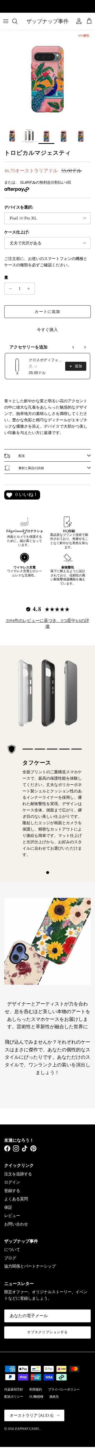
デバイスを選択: (18, 207)
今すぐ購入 (47, 329)
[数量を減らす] (9, 288)
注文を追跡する (18, 1174)
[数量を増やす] (30, 288)
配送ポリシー (13, 1396)
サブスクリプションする (47, 1332)
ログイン (12, 1182)
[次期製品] (85, 347)
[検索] (17, 21)
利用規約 (35, 1389)
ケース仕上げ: (16, 232)
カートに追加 (47, 311)
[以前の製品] (73, 347)
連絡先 (54, 1396)
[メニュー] (6, 21)
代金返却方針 (13, 1389)
